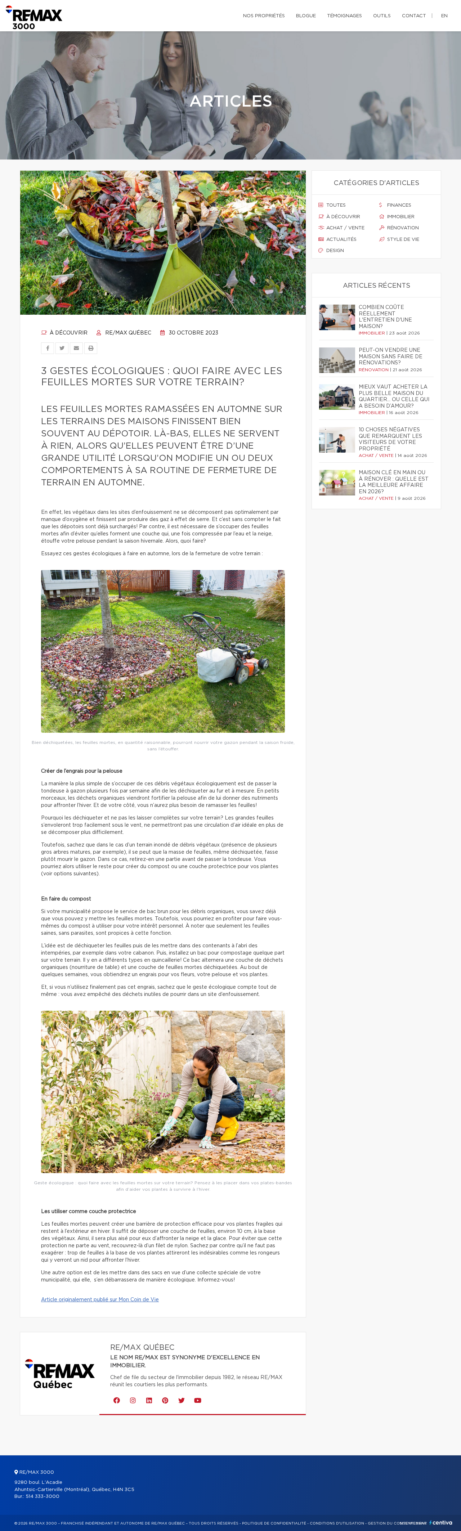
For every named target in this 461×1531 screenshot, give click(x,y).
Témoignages (344, 16)
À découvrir (68, 333)
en (444, 16)
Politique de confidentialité (274, 1523)
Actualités (341, 239)
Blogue (306, 16)
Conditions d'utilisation (337, 1523)
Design (334, 250)
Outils (382, 16)
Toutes (335, 205)
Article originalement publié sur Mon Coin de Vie (100, 1299)
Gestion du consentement (397, 1523)
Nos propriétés (264, 16)
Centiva (440, 1522)
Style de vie (402, 239)
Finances (398, 205)
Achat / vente (344, 228)
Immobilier (400, 217)
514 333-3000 (42, 1496)
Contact (414, 16)
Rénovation (402, 228)
